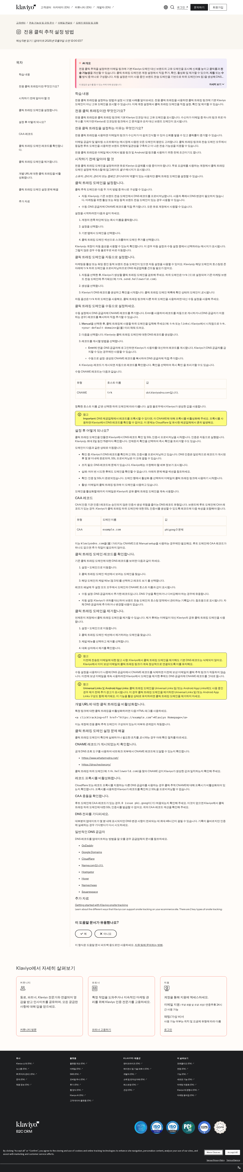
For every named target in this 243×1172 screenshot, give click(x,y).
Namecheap (89, 885)
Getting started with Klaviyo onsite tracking (101, 905)
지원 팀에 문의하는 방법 (149, 945)
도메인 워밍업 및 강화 (87, 22)
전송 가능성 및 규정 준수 (41, 22)
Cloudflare (88, 858)
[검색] (172, 7)
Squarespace (90, 891)
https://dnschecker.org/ (96, 764)
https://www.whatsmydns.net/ (100, 758)
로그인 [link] (168, 1029)
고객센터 (20, 22)
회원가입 (218, 7)
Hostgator (88, 872)
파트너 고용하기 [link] (101, 1029)
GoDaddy (87, 845)
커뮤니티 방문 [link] (28, 1029)
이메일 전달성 (65, 22)
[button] (83, 934)
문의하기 (199, 7)
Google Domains (92, 852)
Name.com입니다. (92, 865)
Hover (85, 878)
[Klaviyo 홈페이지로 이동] (26, 7)
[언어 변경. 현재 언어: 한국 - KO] (166, 7)
